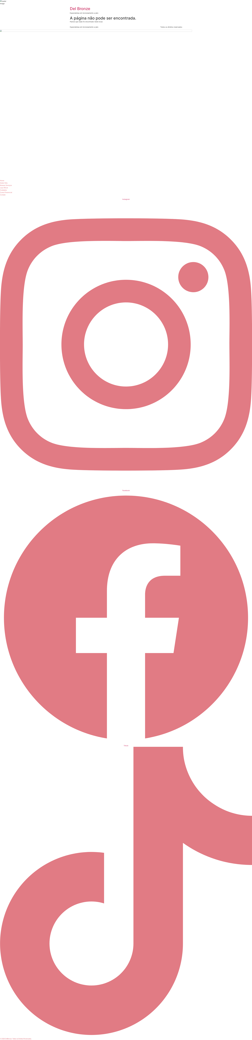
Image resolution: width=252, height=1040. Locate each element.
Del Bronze (80, 8)
